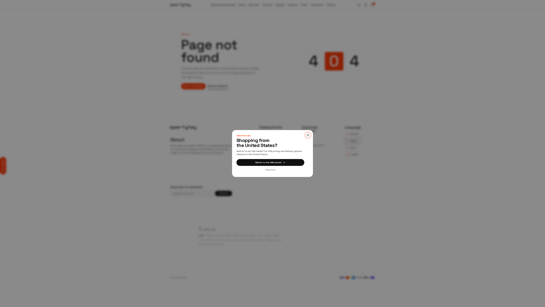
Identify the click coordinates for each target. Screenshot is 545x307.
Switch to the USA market (268, 162)
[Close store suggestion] (308, 135)
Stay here (270, 169)
